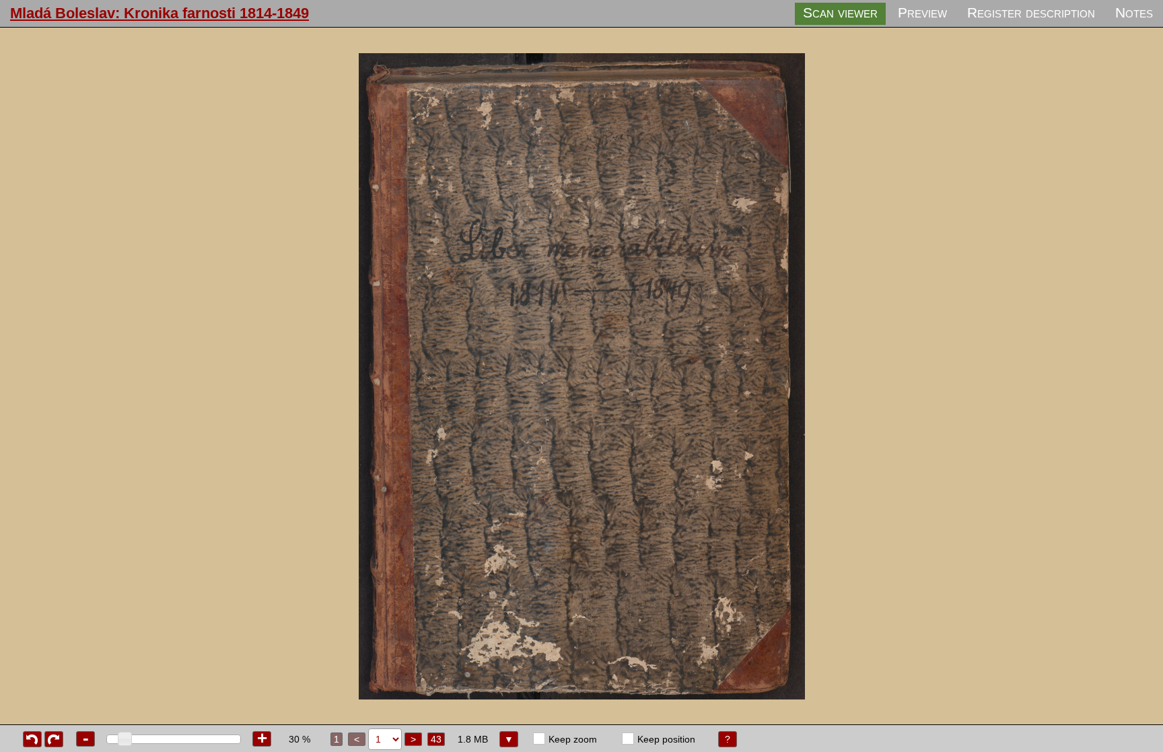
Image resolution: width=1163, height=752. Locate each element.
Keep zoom (573, 739)
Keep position (666, 739)
